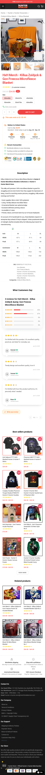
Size (4, 95)
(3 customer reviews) (18, 87)
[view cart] (42, 6)
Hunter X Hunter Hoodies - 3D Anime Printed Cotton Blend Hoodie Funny (32, 560)
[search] (38, 6)
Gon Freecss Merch (23, 269)
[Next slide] (41, 40)
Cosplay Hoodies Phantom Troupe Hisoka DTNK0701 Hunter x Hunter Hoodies (11, 493)
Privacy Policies (6, 710)
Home (3, 13)
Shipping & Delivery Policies (10, 726)
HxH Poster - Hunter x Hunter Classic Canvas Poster (10, 560)
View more (23, 572)
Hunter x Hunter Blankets (25, 274)
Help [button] (41, 772)
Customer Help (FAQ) (8, 737)
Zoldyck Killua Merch (8, 16)
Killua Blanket (24, 16)
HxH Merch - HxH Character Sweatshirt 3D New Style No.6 (33, 526)
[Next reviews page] (40, 417)
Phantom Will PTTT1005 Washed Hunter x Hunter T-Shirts (32, 459)
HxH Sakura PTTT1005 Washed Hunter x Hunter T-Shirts (11, 459)
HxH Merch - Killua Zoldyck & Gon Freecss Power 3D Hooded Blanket (12, 608)
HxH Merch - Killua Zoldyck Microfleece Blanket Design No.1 (32, 642)
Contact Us (5, 734)
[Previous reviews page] (30, 417)
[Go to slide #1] (6, 66)
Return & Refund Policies (9, 732)
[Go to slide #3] (28, 66)
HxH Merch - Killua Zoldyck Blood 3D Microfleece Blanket (11, 642)
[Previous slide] (4, 40)
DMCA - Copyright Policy (9, 713)
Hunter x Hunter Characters (18, 13)
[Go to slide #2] (17, 66)
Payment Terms (6, 729)
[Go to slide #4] (39, 66)
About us (4, 704)
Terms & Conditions (7, 707)
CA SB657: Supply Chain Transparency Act (15, 716)
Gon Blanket (21, 267)
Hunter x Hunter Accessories (26, 271)
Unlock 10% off (4, 766)
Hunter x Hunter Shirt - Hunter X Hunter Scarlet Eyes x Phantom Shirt (33, 493)
